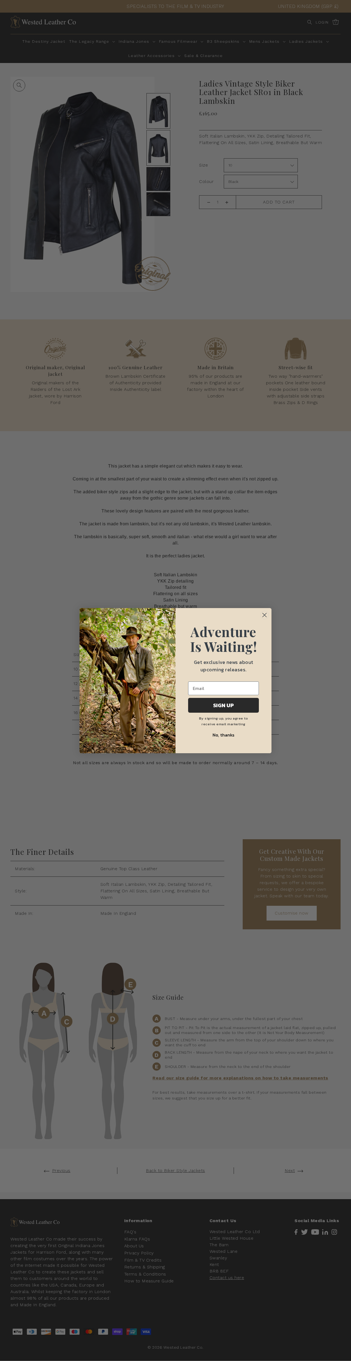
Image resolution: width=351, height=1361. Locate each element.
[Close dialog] (264, 615)
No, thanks (223, 735)
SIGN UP (223, 705)
